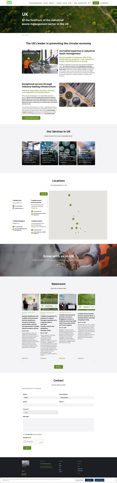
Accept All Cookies (99, 480)
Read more (25, 358)
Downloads (80, 470)
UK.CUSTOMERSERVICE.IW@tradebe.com (21, 229)
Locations (59, 3)
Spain (60, 465)
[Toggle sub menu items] (54, 3)
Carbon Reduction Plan (32, 118)
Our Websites (104, 3)
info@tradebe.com (19, 208)
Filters (42, 194)
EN (89, 3)
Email (25, 402)
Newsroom (80, 468)
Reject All (89, 480)
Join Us (65, 3)
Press (69, 3)
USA (60, 463)
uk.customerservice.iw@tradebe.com (39, 214)
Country (26, 409)
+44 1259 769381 (18, 206)
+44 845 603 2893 (37, 211)
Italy (60, 469)
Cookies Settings (79, 480)
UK (59, 467)
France (60, 471)
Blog (75, 3)
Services (45, 3)
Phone (61, 402)
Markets (51, 3)
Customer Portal (82, 3)
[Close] (114, 480)
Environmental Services (35, 3)
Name (25, 394)
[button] (22, 168)
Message (26, 416)
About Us (42, 461)
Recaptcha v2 (27, 437)
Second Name (63, 394)
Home (23, 35)
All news (58, 367)
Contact (96, 3)
